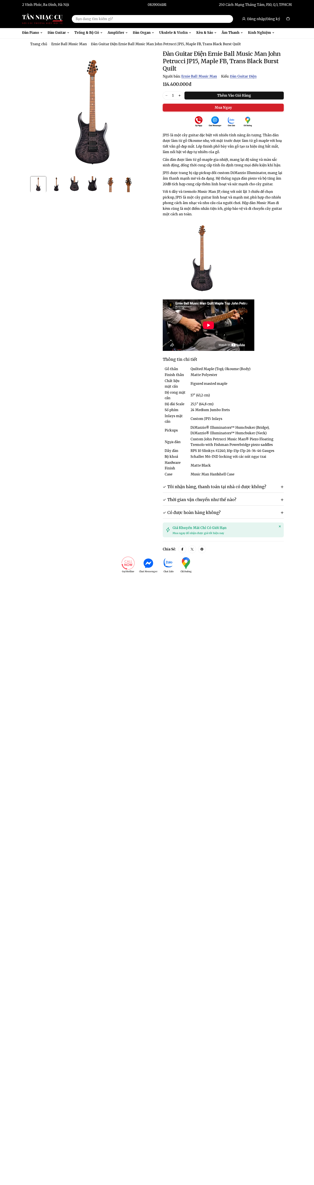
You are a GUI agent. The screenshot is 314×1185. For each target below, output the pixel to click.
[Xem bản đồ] (247, 121)
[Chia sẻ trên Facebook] (182, 549)
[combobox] (152, 19)
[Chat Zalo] (231, 121)
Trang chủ (38, 44)
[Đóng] (280, 526)
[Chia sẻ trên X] (192, 549)
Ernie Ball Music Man (69, 44)
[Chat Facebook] (215, 121)
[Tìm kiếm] (228, 19)
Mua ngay (223, 107)
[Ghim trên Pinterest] (202, 549)
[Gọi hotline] (198, 121)
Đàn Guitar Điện (243, 76)
